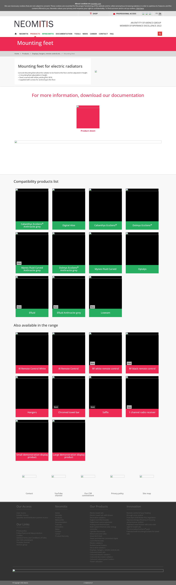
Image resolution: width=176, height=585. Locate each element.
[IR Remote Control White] (32, 352)
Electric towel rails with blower (101, 515)
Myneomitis (59, 520)
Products (35, 34)
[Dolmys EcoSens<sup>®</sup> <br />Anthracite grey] (68, 252)
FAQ (112, 34)
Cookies (19, 535)
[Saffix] (105, 396)
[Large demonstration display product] (68, 440)
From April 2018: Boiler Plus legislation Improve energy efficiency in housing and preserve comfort (141, 520)
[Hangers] (32, 396)
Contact (103, 34)
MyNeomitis (48, 34)
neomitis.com (96, 3)
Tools (77, 34)
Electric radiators (96, 543)
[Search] (160, 34)
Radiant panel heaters (98, 545)
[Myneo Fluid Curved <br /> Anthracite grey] (32, 252)
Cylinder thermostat (97, 531)
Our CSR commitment (24, 540)
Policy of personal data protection (29, 533)
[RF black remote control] (142, 352)
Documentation (64, 34)
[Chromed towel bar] (68, 396)
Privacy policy (21, 531)
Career (93, 34)
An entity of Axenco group (146, 22)
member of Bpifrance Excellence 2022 (140, 25)
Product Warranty (62, 536)
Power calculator (96, 561)
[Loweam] (105, 296)
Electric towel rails (97, 513)
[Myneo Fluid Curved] (105, 252)
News (85, 34)
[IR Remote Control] (68, 352)
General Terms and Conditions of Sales (31, 538)
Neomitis (23, 34)
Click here (140, 8)
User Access (21, 513)
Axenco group (21, 545)
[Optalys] (142, 252)
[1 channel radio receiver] (142, 396)
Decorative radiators (98, 518)
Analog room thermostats (100, 524)
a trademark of (88, 583)
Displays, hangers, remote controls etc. (46, 54)
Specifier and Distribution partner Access (32, 518)
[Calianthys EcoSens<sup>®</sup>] (105, 209)
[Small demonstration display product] (32, 440)
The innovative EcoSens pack (138, 529)
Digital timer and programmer (101, 522)
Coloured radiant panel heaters (102, 559)
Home (17, 54)
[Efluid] (32, 296)
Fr (157, 13)
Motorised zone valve (98, 534)
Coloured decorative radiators (101, 557)
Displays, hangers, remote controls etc (104, 550)
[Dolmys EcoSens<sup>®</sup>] (142, 209)
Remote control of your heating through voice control (138, 514)
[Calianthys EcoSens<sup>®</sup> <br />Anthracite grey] (32, 209)
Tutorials (58, 524)
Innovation (59, 527)
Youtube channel (23, 542)
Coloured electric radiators (100, 555)
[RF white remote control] (105, 352)
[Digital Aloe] (68, 209)
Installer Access (22, 515)
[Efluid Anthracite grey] (68, 296)
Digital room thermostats (99, 520)
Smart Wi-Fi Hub (96, 536)
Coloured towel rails (97, 552)
